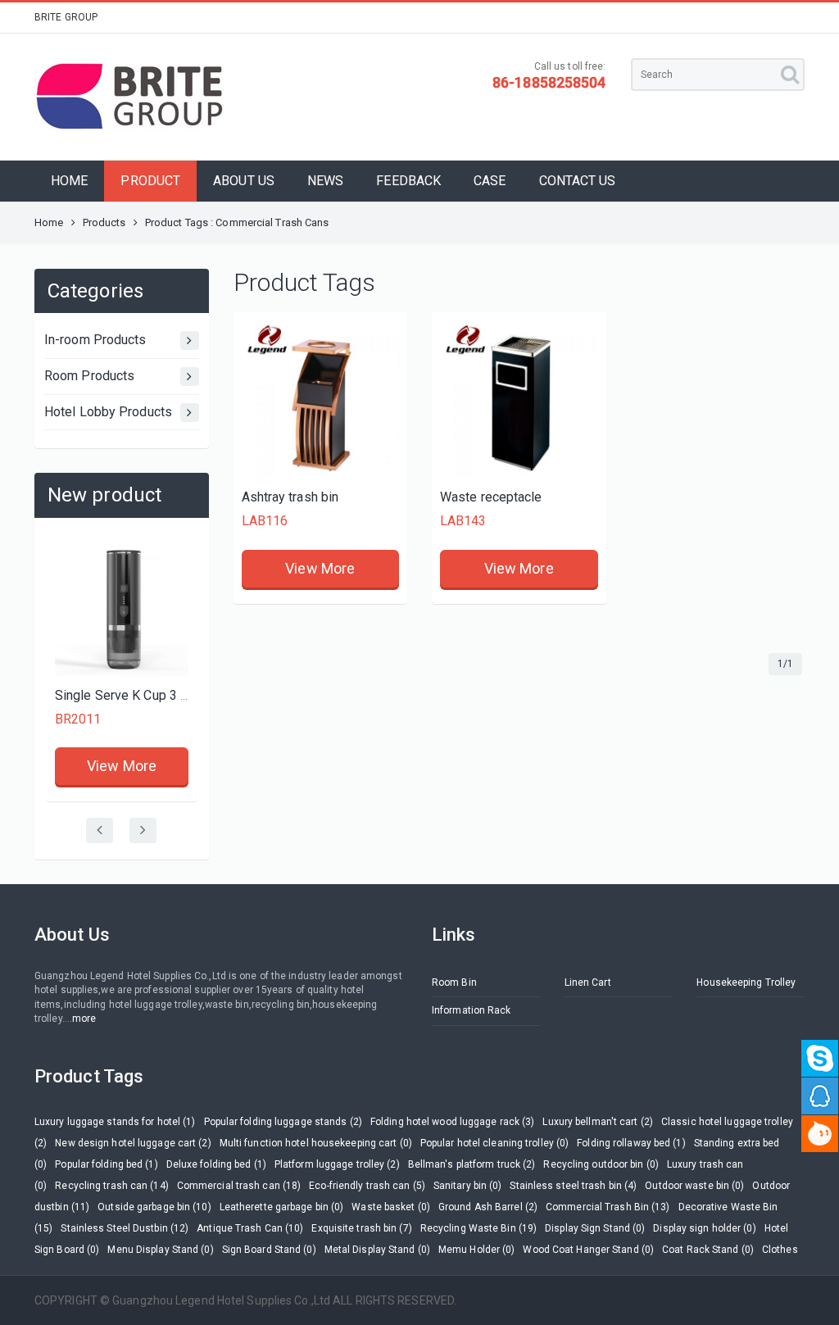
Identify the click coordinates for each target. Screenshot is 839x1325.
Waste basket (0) (390, 1207)
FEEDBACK (408, 180)
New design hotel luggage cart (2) (133, 1143)
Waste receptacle (491, 497)
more (84, 1018)
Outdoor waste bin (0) (694, 1185)
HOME (69, 180)
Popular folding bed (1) (106, 1164)
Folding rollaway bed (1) (631, 1143)
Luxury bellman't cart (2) (597, 1122)
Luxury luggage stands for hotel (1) (115, 1122)
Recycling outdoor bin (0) (601, 1164)
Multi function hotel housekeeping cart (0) (316, 1143)
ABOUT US (243, 180)
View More (121, 765)
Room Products (89, 375)
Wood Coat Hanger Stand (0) (588, 1249)
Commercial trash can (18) (239, 1185)
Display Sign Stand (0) (595, 1228)
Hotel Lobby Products (108, 412)
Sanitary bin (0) (467, 1185)
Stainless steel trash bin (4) (573, 1185)
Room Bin (454, 982)
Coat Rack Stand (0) (708, 1249)
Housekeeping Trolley (746, 982)
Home (48, 222)
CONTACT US (577, 180)
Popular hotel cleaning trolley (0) (494, 1143)
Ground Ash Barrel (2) (487, 1207)
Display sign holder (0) (704, 1228)
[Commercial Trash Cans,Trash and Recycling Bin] (321, 399)
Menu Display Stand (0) (160, 1249)
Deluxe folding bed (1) (216, 1164)
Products (104, 222)
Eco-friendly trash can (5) (367, 1185)
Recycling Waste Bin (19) (478, 1228)
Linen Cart (588, 982)
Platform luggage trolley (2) (337, 1164)
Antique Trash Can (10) (250, 1228)
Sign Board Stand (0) (269, 1249)
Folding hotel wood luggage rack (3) (452, 1122)
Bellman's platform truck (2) (472, 1164)
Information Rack (471, 1010)
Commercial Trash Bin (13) (608, 1207)
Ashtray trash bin (290, 497)
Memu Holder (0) (476, 1249)
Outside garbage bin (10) (154, 1207)
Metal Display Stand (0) (377, 1249)
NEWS (325, 180)
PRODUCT (150, 180)
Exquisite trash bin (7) (361, 1228)
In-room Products (95, 339)
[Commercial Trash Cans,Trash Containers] (519, 399)
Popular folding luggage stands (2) (283, 1122)
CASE (490, 180)
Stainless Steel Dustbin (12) (124, 1228)
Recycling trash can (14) (111, 1185)
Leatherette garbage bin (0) (282, 1207)
